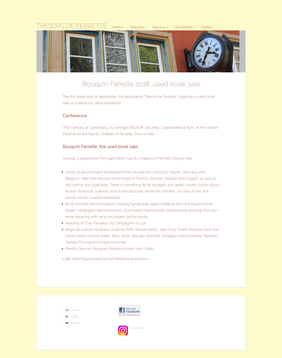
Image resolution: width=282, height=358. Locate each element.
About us (160, 27)
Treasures (138, 27)
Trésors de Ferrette (72, 26)
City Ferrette (184, 27)
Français (74, 310)
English (73, 316)
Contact (206, 27)
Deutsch (74, 323)
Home (118, 27)
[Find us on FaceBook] (130, 317)
